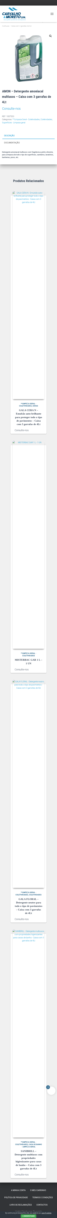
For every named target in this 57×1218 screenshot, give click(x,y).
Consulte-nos (11, 109)
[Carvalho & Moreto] (15, 14)
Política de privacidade (16, 1197)
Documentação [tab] (12, 143)
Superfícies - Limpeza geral (13, 122)
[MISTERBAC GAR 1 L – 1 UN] (28, 545)
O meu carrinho (38, 1190)
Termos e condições (42, 1197)
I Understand (28, 1216)
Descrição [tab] (9, 136)
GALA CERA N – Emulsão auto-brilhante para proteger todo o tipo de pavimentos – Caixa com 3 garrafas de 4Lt (28, 417)
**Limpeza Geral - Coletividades (26, 119)
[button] (50, 36)
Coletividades (46, 119)
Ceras (35, 406)
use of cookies (46, 1213)
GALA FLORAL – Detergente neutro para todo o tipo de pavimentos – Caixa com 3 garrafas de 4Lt (28, 906)
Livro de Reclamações (21, 1205)
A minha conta (18, 1190)
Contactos (42, 1205)
